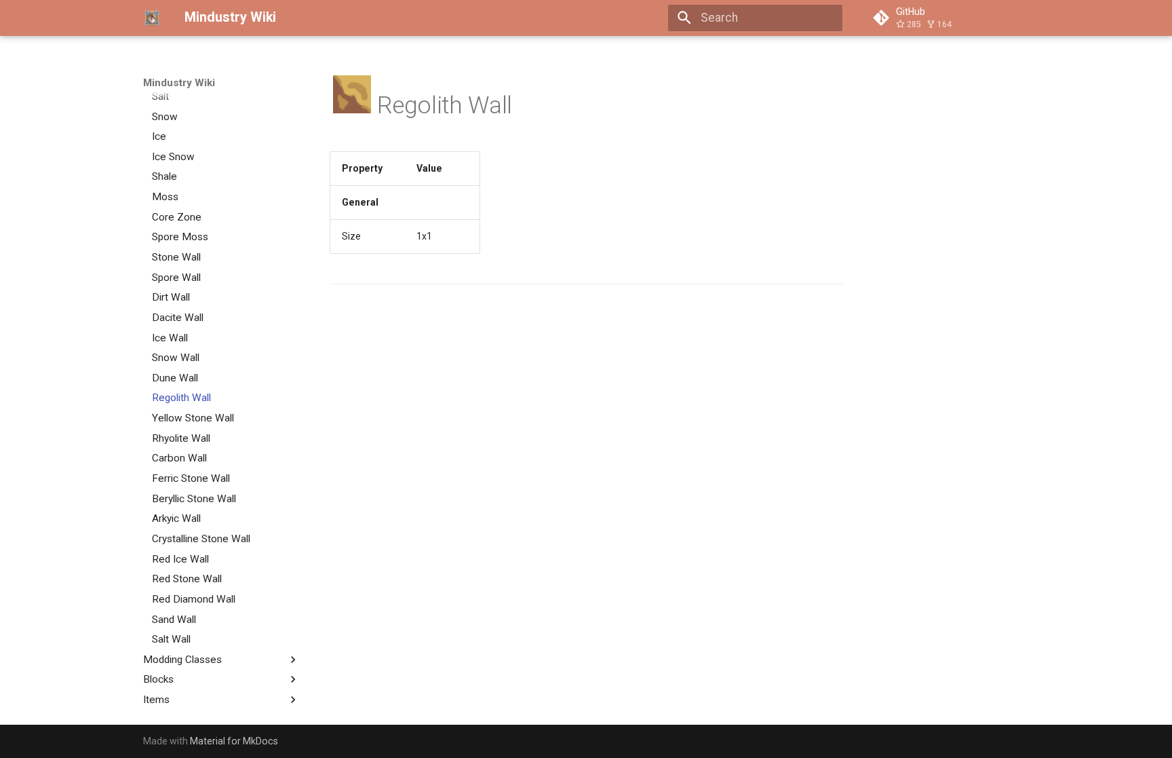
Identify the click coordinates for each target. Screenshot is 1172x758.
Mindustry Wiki (179, 83)
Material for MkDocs (234, 741)
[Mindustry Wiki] (152, 18)
